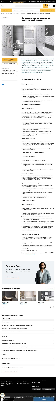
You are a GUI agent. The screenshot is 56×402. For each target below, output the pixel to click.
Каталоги (18, 381)
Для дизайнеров (9, 381)
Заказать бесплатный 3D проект (47, 10)
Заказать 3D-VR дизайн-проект (9, 60)
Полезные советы (9, 13)
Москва (3, 1)
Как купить (3, 383)
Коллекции (3, 379)
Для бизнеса (52, 1)
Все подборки (16, 13)
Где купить (35, 1)
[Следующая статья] (14, 76)
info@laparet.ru (35, 386)
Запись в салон (2, 395)
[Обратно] (50, 307)
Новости (48, 1)
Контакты (45, 1)
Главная (2, 13)
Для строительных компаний (9, 384)
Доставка (41, 1)
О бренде (31, 1)
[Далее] (53, 307)
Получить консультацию (9, 63)
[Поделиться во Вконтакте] (2, 84)
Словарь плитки (26, 383)
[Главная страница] (2, 5)
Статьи (38, 1)
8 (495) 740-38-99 (36, 382)
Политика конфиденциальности (19, 397)
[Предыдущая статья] (6, 76)
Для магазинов (9, 379)
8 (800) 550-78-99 (14, 1)
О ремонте (23, 13)
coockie (52, 397)
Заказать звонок (22, 1)
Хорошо (44, 399)
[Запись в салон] (7, 399)
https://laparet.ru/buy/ (30, 254)
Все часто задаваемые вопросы (10, 371)
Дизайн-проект (19, 383)
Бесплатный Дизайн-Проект (18, 2)
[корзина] (54, 6)
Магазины (3, 381)
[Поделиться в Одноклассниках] (3, 84)
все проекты (50, 288)
